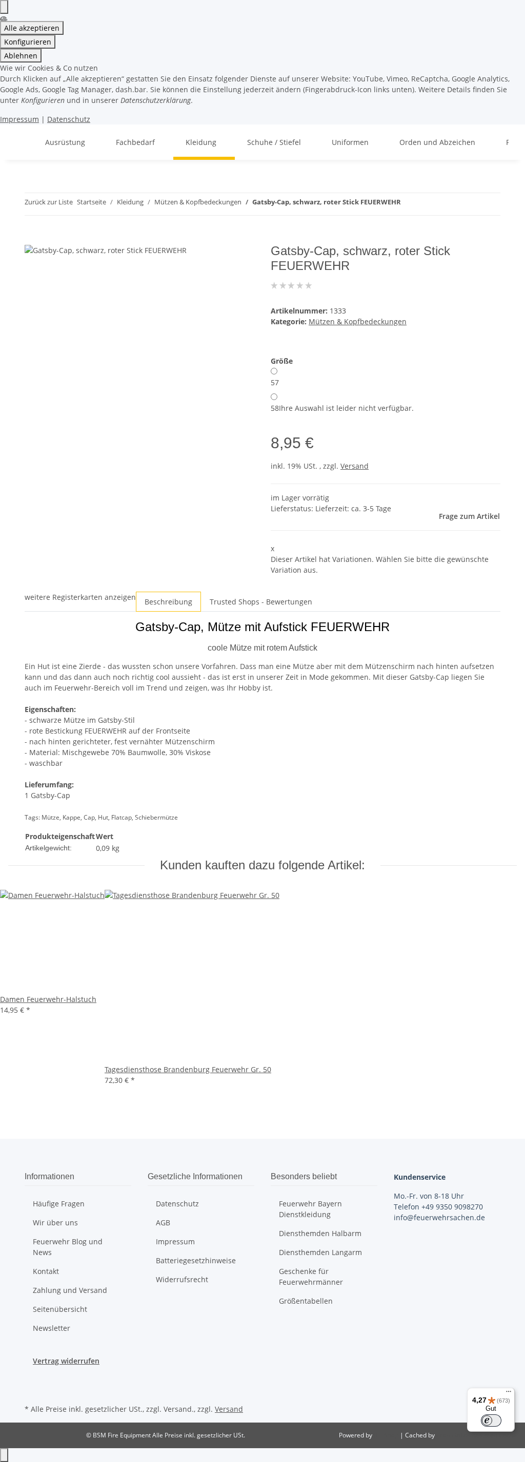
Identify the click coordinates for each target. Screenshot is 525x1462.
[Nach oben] (4, 1455)
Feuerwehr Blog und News (68, 1247)
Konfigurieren (27, 42)
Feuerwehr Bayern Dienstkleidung (310, 1209)
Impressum (19, 119)
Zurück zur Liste (49, 201)
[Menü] (508, 1394)
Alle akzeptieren (31, 28)
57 (275, 382)
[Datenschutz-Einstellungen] (4, 7)
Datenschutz (68, 119)
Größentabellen (306, 1301)
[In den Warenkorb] (33, 238)
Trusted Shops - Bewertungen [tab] (261, 602)
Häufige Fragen (59, 1203)
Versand (354, 466)
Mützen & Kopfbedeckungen (358, 321)
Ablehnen (20, 55)
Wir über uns (55, 1222)
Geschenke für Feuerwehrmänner (311, 1276)
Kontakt (46, 1271)
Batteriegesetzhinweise (196, 1260)
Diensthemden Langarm (320, 1252)
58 (342, 408)
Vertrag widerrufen (66, 1361)
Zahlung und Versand (70, 1290)
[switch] (491, 1420)
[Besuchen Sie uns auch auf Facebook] (33, 1378)
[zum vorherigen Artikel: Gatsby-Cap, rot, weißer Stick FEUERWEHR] (409, 204)
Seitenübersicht (60, 1309)
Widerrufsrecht (182, 1279)
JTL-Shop (387, 1435)
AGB (163, 1222)
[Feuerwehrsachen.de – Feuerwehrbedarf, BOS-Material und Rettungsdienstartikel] (20, 142)
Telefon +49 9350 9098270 (438, 1207)
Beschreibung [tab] (168, 602)
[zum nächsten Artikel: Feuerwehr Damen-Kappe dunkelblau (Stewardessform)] (427, 204)
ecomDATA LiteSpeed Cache (476, 1435)
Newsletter (51, 1328)
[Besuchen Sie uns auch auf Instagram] (33, 1389)
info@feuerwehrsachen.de (439, 1217)
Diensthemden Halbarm (320, 1233)
